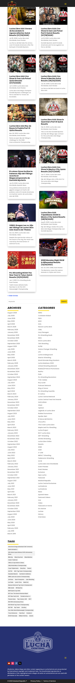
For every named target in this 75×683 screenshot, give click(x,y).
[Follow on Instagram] (12, 663)
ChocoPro (42, 422)
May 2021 (11, 489)
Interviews (42, 517)
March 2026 (12, 327)
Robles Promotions (45, 413)
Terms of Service (49, 681)
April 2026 (11, 324)
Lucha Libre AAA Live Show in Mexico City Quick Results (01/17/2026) (53, 169)
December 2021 (13, 469)
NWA (40, 338)
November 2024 (13, 371)
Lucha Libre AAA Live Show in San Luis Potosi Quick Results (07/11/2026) (20, 79)
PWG (40, 318)
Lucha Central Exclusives (47, 483)
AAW (40, 450)
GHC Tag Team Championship (22, 571)
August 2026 (12, 313)
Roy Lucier (42, 383)
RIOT (30, 599)
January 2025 (13, 366)
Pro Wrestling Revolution (47, 377)
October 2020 (13, 509)
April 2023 (11, 425)
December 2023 (13, 402)
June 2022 (11, 453)
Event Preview (43, 467)
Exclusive (41, 472)
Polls (40, 374)
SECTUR (10, 607)
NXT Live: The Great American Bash (18, 593)
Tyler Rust (22, 613)
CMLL (40, 330)
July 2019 (11, 531)
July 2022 (11, 450)
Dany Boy (23, 568)
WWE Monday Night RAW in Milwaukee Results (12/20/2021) (52, 262)
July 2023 (11, 416)
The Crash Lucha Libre (46, 425)
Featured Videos (44, 497)
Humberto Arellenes (25, 574)
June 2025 (11, 352)
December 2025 (13, 335)
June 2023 (11, 419)
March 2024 (12, 394)
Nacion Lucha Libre (45, 327)
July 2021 (11, 483)
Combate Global (44, 316)
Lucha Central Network (46, 397)
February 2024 (13, 397)
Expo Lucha (42, 475)
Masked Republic (44, 481)
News (40, 492)
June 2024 (11, 385)
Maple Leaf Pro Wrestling (47, 427)
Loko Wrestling (30, 579)
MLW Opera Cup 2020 (14, 590)
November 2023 (13, 405)
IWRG (40, 313)
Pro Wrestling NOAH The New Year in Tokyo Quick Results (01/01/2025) (20, 275)
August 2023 (12, 413)
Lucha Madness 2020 (46, 363)
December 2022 (13, 436)
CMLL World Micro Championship (17, 565)
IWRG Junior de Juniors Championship (19, 576)
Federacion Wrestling (46, 458)
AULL (39, 324)
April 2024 (11, 391)
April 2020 (11, 525)
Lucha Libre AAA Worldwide (48, 464)
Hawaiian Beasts (13, 574)
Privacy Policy (36, 681)
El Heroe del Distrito (45, 419)
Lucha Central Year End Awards (49, 399)
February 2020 (13, 528)
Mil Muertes (19, 588)
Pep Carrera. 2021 (22, 599)
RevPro (40, 371)
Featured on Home (45, 506)
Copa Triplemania (13, 568)
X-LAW (40, 453)
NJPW (40, 346)
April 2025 (11, 357)
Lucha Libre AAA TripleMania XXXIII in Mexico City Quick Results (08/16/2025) (53, 215)
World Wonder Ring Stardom (48, 360)
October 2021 (12, 475)
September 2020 (14, 511)
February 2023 (13, 430)
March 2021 (12, 495)
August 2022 (12, 447)
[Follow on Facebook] (16, 663)
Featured (41, 478)
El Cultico (41, 394)
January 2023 (13, 433)
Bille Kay (10, 557)
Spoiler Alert (42, 416)
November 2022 (13, 439)
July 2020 (11, 517)
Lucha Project (43, 430)
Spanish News (21, 185)
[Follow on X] (19, 663)
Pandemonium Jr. (25, 596)
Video (19, 235)
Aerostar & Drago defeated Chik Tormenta (20, 546)
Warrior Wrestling (44, 357)
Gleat (40, 405)
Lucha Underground (45, 355)
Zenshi (31, 616)
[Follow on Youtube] (9, 663)
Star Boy (24, 607)
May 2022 (11, 455)
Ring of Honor (43, 388)
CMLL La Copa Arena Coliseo (16, 562)
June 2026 (11, 318)
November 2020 (13, 506)
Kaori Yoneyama (19, 579)
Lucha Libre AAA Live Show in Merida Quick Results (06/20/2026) (51, 78)
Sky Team (17, 607)
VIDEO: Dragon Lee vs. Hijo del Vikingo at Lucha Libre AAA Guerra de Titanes (21, 227)
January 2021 (12, 500)
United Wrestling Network (47, 366)
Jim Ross (10, 579)
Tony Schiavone (12, 613)
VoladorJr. (29, 613)
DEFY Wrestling (43, 436)
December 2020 (13, 503)
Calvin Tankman (12, 560)
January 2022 (13, 467)
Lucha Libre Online (44, 441)
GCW (40, 461)
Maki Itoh (25, 582)
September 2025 (14, 344)
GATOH (10, 571)
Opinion (41, 408)
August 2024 (12, 380)
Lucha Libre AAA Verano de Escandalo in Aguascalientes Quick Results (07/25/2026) (20, 32)
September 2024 (14, 377)
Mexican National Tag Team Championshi (20, 585)
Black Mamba (28, 557)
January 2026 (13, 332)
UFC (39, 352)
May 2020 (11, 522)
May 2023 (11, 422)
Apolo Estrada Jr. (12, 549)
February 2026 (13, 330)
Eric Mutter (42, 509)
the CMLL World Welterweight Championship (20, 610)
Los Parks (10, 582)
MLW (40, 321)
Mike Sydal (11, 588)
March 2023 (12, 427)
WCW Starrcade (12, 616)
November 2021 (13, 472)
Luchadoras (42, 486)
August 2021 (12, 481)
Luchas (40, 511)
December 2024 (13, 369)
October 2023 (13, 408)
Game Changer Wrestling (47, 349)
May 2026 (11, 321)
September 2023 (14, 411)
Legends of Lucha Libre (46, 411)
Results (41, 444)
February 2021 (13, 497)
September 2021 (13, 478)
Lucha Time (18, 582)
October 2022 (13, 441)
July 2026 (11, 316)
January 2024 (13, 399)
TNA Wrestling (43, 344)
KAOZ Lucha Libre (44, 341)
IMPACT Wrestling (44, 455)
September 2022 (14, 444)
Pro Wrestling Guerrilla (46, 391)
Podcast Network (44, 385)
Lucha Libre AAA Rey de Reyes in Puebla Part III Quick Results (20, 128)
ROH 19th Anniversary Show (15, 602)
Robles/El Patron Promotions (48, 369)
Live (39, 500)
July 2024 (11, 383)
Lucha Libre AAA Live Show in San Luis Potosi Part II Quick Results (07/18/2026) (51, 32)
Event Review (21, 40)
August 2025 (12, 346)
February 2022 (13, 464)
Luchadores (42, 489)
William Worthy (23, 616)
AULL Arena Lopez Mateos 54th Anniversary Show (20, 553)
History (40, 514)
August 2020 (12, 514)
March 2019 (12, 534)
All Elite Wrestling (44, 439)
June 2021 (11, 486)
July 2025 (11, 349)
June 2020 (11, 520)
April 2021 (11, 492)
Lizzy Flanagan (43, 332)
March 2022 (12, 461)
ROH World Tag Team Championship (18, 604)
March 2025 (12, 360)
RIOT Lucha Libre (44, 433)
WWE (51, 268)
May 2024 (11, 388)
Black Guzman (19, 557)
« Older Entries (13, 296)
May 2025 (11, 355)
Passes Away (12, 599)
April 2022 (11, 458)
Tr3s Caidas (42, 380)
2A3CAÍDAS (42, 402)
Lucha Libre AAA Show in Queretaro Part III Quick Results (52, 121)
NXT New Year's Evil (13, 596)
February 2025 (13, 363)
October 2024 (13, 374)
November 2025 (13, 338)
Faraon (29, 568)
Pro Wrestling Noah (24, 280)
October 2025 (13, 341)
